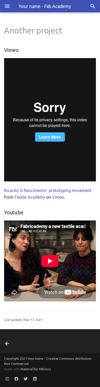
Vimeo (58, 197)
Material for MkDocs (36, 369)
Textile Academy (29, 197)
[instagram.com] (7, 379)
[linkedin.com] (35, 379)
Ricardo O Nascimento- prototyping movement (48, 190)
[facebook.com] (16, 379)
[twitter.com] (26, 379)
